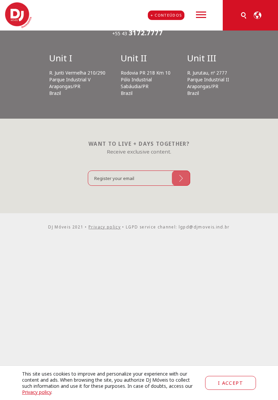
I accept (230, 383)
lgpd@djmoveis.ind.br (204, 226)
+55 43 (137, 34)
